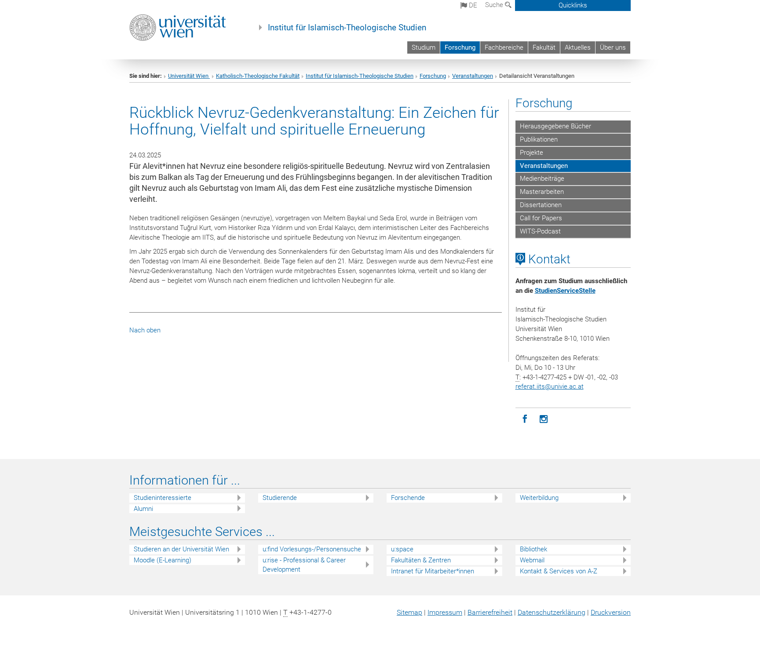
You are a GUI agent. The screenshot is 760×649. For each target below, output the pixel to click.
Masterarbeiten (542, 192)
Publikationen (539, 139)
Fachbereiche (504, 47)
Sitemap (409, 612)
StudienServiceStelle (565, 291)
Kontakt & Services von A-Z (558, 571)
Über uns (613, 47)
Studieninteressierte (162, 498)
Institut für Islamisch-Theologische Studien (347, 28)
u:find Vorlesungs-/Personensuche (312, 549)
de (472, 5)
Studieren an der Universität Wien (181, 549)
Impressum (445, 612)
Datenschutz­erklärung (551, 612)
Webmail (532, 560)
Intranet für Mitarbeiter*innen (432, 571)
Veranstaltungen (472, 76)
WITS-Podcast (540, 231)
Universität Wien (189, 76)
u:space (402, 549)
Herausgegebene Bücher (555, 126)
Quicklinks (573, 5)
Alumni (143, 509)
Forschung (460, 47)
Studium (423, 47)
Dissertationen (541, 205)
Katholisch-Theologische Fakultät (258, 76)
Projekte (531, 153)
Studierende (280, 498)
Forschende (408, 498)
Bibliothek (533, 549)
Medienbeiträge (542, 178)
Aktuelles (578, 47)
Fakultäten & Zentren (421, 560)
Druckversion (611, 612)
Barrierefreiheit (490, 612)
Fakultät (544, 47)
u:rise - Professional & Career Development (304, 564)
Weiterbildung (539, 498)
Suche (495, 5)
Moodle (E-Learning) (162, 560)
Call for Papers (541, 218)
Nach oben (145, 330)
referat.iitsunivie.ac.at (549, 386)
